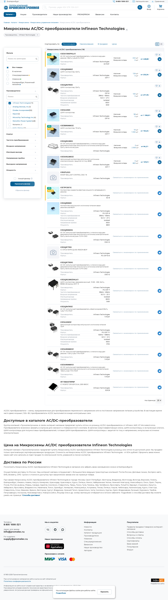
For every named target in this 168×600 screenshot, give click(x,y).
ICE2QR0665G (66, 230)
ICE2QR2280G (66, 141)
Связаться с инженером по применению (131, 177)
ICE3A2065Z (65, 322)
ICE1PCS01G (66, 187)
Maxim (15, 114)
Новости (88, 527)
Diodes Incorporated (21, 110)
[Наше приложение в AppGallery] (63, 546)
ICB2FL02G (65, 172)
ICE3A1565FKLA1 (68, 54)
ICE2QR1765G (66, 262)
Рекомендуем (69, 44)
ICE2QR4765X (66, 85)
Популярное (132, 547)
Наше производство (93, 547)
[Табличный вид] (161, 44)
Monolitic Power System (22, 121)
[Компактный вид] (157, 44)
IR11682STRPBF (67, 382)
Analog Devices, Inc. (21, 107)
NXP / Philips (18, 128)
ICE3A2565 (65, 110)
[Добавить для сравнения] (159, 54)
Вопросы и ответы (135, 535)
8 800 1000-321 (12, 525)
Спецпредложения (92, 542)
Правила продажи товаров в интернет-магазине (145, 528)
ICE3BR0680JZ (67, 126)
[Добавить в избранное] (156, 54)
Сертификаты (133, 541)
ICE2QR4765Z (66, 307)
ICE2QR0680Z (66, 69)
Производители (91, 536)
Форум (130, 550)
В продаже (103, 44)
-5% (49, 54)
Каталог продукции (93, 533)
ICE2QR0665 (66, 203)
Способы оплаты (134, 538)
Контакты (88, 530)
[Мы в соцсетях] (48, 530)
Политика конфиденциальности (17, 581)
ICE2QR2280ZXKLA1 (69, 280)
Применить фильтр (22, 184)
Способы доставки (31, 495)
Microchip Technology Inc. (23, 117)
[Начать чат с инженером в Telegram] (159, 177)
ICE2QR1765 (66, 247)
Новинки (88, 539)
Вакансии (88, 545)
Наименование (86, 44)
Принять (104, 592)
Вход (149, 9)
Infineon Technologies (21, 103)
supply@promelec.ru (16, 539)
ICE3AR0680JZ (67, 349)
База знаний (132, 544)
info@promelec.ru (14, 532)
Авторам (88, 550)
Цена (114, 44)
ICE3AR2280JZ (67, 157)
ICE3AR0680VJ (67, 365)
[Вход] (149, 6)
